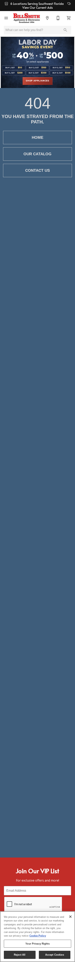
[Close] (70, 916)
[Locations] (47, 18)
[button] (6, 18)
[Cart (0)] (68, 18)
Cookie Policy (37, 935)
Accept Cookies (54, 954)
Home (37, 137)
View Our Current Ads (37, 7)
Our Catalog (37, 154)
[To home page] (26, 18)
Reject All (19, 954)
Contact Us (37, 170)
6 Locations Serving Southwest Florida (37, 3)
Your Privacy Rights (37, 943)
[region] (37, 936)
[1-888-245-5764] (58, 18)
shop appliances (37, 81)
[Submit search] (65, 30)
